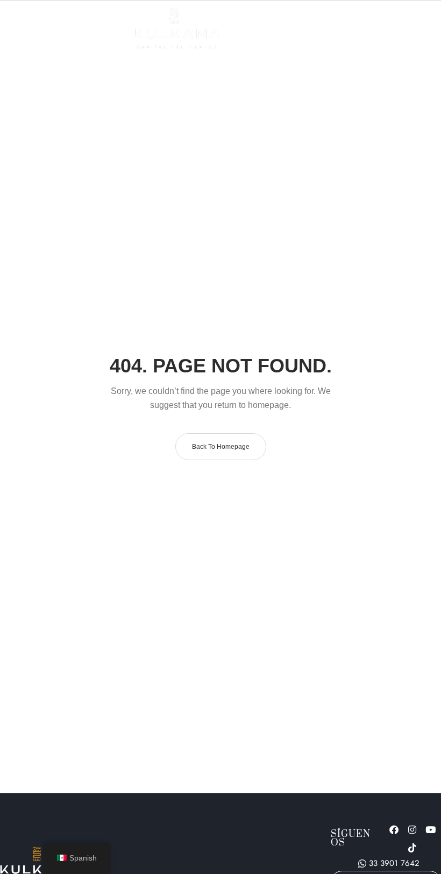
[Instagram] (412, 829)
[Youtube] (431, 829)
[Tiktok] (412, 847)
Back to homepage (221, 446)
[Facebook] (394, 829)
